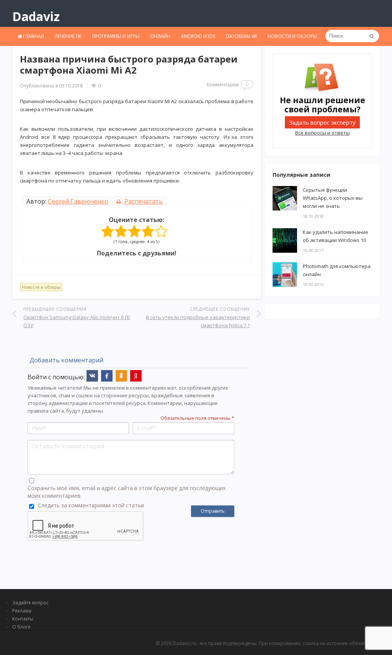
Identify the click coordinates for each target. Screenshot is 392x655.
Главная (33, 36)
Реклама (21, 610)
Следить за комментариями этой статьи (91, 505)
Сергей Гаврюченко (78, 201)
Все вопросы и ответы (322, 132)
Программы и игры (115, 36)
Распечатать (143, 201)
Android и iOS (198, 36)
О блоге (21, 627)
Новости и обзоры (292, 36)
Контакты (22, 619)
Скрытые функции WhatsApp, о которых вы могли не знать (333, 197)
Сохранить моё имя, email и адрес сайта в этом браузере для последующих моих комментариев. (126, 491)
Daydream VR (241, 36)
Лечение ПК (68, 36)
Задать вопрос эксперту (322, 122)
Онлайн (160, 36)
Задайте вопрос (30, 602)
